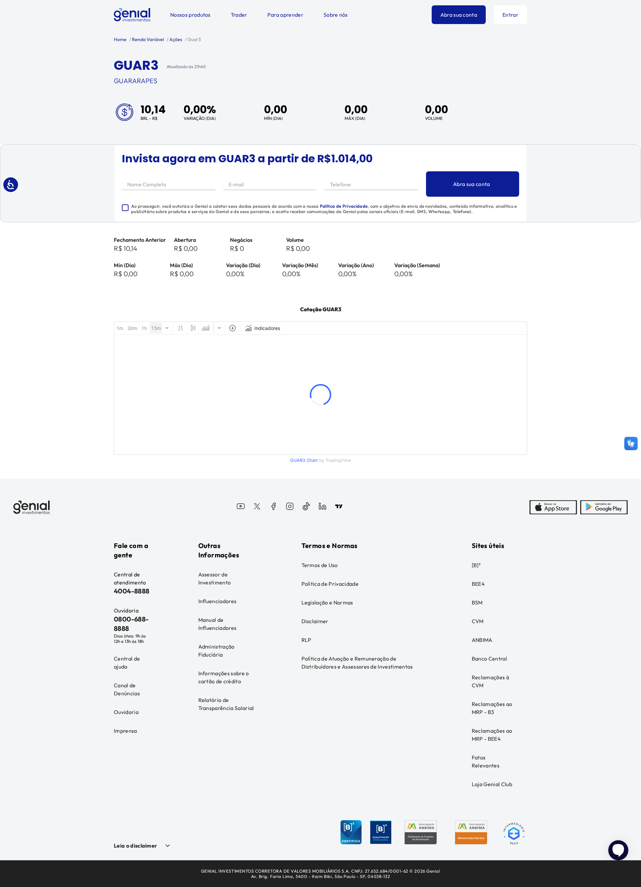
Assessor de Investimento (214, 578)
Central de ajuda (127, 662)
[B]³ (476, 565)
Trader (239, 14)
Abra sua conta (458, 14)
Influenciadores (217, 601)
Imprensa (125, 730)
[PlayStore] (604, 507)
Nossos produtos (190, 14)
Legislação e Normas (327, 602)
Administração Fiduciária (216, 650)
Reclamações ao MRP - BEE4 (492, 734)
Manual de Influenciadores (217, 623)
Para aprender (285, 14)
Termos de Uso (319, 565)
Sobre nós (336, 14)
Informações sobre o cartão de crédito (223, 677)
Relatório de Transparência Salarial (226, 704)
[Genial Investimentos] (132, 14)
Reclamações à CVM (490, 681)
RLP (306, 640)
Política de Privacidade (344, 206)
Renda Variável (147, 39)
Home (120, 39)
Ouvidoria (126, 712)
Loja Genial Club (492, 784)
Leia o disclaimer (135, 845)
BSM (477, 602)
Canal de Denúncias (127, 689)
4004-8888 (132, 591)
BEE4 (478, 583)
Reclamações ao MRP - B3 (492, 708)
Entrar (510, 14)
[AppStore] (553, 507)
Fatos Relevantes (485, 761)
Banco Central (489, 658)
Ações (175, 39)
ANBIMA (482, 640)
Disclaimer (315, 621)
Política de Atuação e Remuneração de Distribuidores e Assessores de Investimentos (357, 662)
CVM (478, 621)
